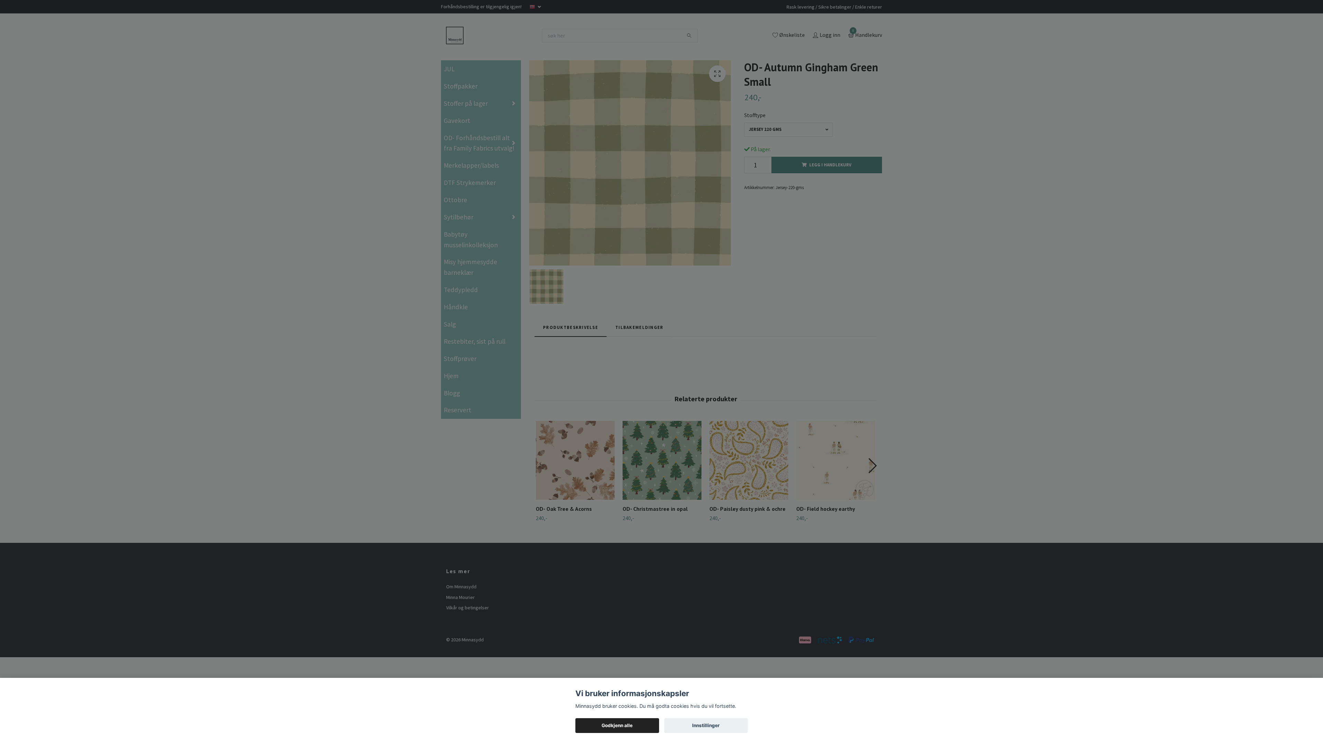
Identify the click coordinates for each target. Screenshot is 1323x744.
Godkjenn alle (617, 725)
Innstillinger (706, 725)
